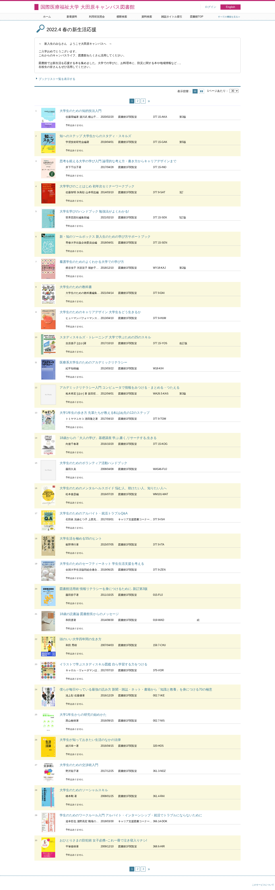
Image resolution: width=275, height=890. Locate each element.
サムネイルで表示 (201, 91)
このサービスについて (263, 885)
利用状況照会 (97, 16)
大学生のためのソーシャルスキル (84, 790)
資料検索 (147, 16)
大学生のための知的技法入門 (80, 111)
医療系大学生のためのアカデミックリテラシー (93, 362)
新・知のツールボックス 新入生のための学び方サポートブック (105, 236)
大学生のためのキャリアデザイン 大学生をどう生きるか (100, 312)
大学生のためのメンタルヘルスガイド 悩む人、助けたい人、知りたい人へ (113, 488)
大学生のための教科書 (76, 287)
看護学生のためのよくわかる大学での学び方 (92, 261)
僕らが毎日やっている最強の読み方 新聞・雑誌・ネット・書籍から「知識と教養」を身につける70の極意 (136, 689)
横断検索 (122, 16)
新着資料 (72, 16)
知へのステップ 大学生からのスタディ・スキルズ (95, 136)
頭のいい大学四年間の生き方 (80, 639)
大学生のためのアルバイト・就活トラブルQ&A (94, 513)
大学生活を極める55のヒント (81, 538)
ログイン (210, 6)
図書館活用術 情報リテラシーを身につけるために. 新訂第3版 (104, 589)
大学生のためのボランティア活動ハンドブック (93, 463)
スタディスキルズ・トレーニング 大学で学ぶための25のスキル (105, 337)
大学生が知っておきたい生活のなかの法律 (90, 739)
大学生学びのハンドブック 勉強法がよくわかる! (94, 211)
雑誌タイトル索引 (171, 16)
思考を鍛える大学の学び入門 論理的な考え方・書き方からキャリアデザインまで (118, 161)
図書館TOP (196, 16)
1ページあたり (216, 90)
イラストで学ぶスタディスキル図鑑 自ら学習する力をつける (103, 664)
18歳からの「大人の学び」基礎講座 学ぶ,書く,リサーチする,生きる (108, 438)
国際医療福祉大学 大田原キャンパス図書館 (87, 7)
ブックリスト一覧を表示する (57, 79)
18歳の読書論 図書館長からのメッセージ (89, 614)
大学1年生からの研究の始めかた (83, 714)
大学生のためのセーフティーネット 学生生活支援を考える (102, 563)
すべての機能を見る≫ (229, 16)
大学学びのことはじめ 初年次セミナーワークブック (97, 186)
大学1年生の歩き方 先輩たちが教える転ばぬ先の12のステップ (105, 412)
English (230, 6)
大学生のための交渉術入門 (79, 765)
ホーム (47, 16)
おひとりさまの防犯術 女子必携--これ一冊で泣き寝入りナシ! (103, 840)
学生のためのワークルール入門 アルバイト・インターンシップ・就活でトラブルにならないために (131, 815)
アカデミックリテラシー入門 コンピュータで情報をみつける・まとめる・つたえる (120, 387)
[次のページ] (148, 101)
